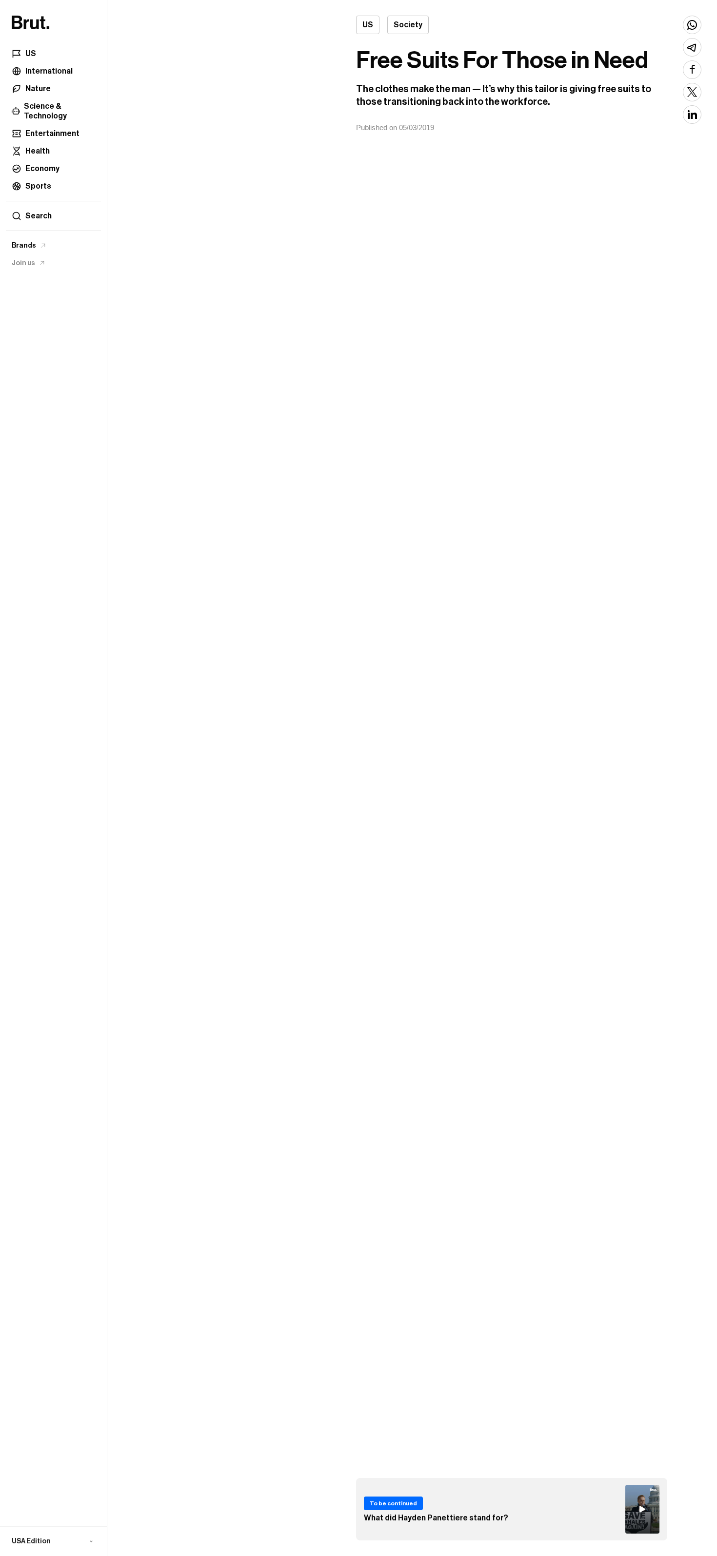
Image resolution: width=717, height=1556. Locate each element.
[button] (53, 1541)
